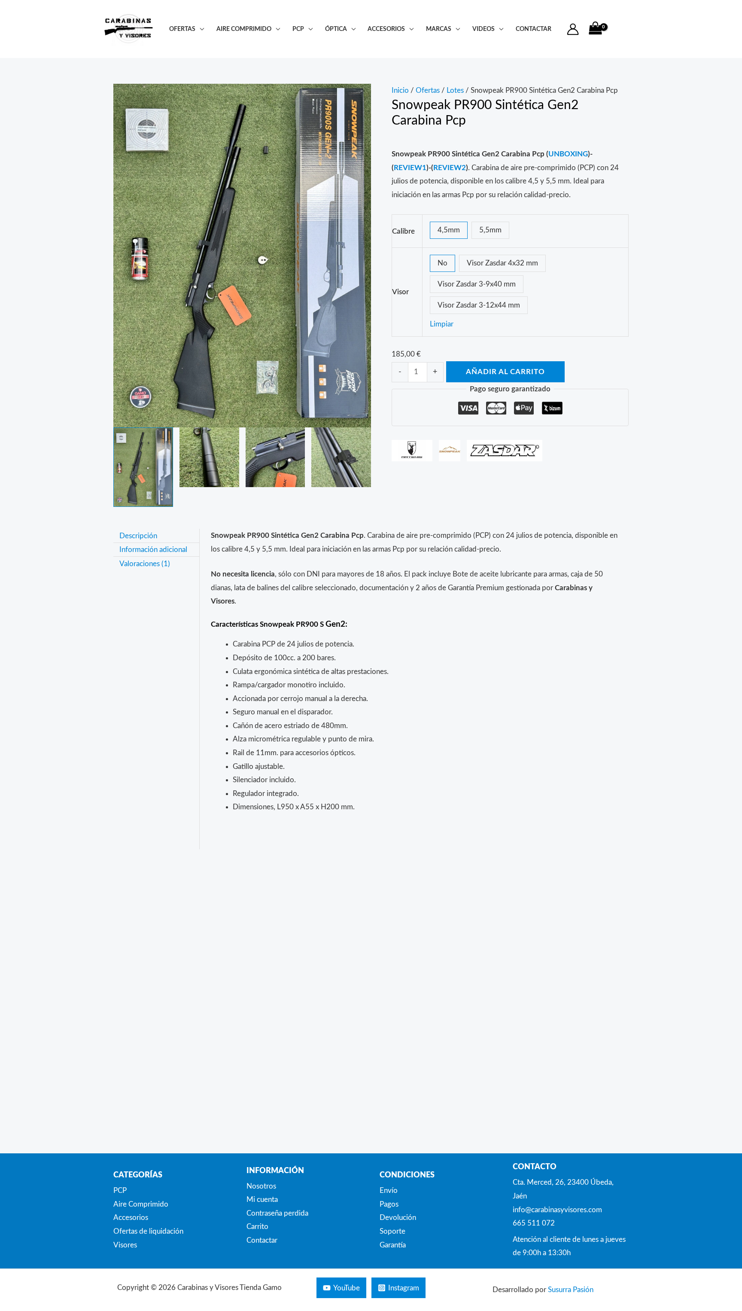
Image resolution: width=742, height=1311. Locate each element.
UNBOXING (568, 154)
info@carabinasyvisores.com (557, 1209)
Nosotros (261, 1186)
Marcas (438, 29)
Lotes (455, 90)
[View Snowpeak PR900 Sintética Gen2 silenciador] (209, 457)
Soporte (392, 1231)
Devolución (398, 1217)
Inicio (400, 90)
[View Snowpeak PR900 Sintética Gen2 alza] (341, 457)
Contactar (261, 1240)
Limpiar (441, 324)
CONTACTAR (533, 29)
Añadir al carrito (505, 371)
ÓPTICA (336, 29)
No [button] (442, 263)
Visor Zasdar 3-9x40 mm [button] (477, 284)
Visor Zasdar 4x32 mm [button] (502, 263)
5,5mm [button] (490, 230)
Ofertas (182, 29)
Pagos (389, 1204)
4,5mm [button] (449, 230)
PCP (298, 29)
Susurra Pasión (570, 1289)
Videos (483, 29)
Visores (125, 1245)
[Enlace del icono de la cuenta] (572, 29)
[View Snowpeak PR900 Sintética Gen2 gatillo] (275, 457)
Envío (389, 1190)
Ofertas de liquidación (148, 1231)
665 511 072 (534, 1223)
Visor (400, 292)
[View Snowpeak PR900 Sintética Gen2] (143, 467)
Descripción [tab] (138, 535)
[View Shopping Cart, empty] (595, 28)
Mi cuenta (262, 1199)
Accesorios (386, 29)
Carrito (257, 1226)
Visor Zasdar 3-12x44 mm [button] (479, 305)
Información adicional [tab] (153, 549)
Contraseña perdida (277, 1213)
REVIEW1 (410, 167)
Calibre (403, 231)
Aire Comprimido (243, 29)
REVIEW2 (449, 167)
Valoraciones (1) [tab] (144, 563)
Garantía (393, 1245)
